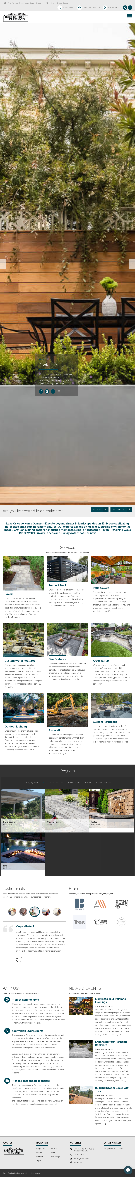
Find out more (58, 389)
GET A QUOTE (118, 734)
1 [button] (24, 726)
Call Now (60, 394)
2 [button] (67, 726)
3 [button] (110, 726)
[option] (67, 376)
